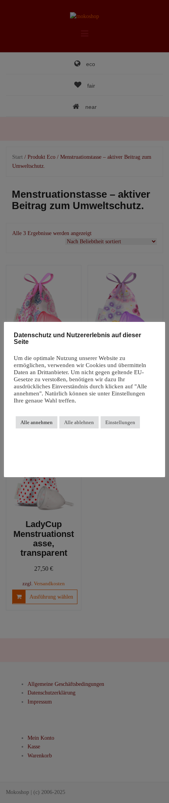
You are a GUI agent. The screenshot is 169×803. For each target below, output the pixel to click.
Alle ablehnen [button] (79, 422)
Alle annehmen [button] (36, 422)
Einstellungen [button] (120, 422)
